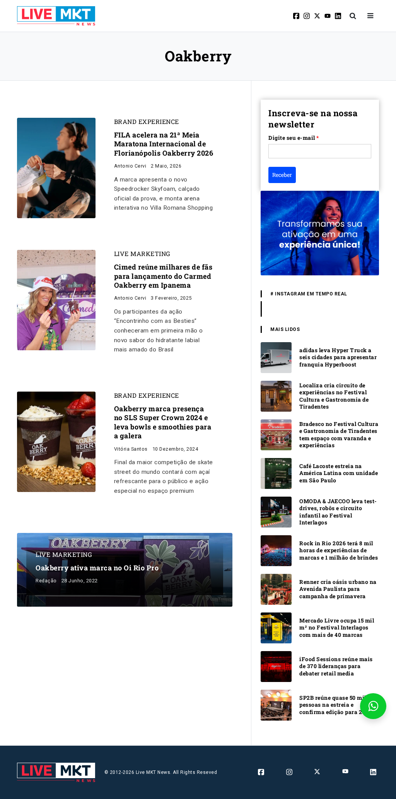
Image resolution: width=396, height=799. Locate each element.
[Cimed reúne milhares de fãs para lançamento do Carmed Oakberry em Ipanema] (56, 299)
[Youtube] (328, 16)
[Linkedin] (338, 16)
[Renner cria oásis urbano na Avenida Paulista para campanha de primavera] (276, 588)
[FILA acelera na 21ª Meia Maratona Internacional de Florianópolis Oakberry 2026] (56, 167)
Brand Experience (146, 122)
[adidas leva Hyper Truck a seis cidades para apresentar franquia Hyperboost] (276, 357)
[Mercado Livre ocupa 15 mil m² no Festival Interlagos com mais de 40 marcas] (276, 627)
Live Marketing (142, 254)
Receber (282, 174)
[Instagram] (307, 16)
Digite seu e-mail (293, 137)
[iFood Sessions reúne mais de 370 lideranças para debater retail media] (276, 666)
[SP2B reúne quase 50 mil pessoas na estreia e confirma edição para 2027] (276, 704)
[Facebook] (297, 16)
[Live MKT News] (56, 16)
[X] (317, 16)
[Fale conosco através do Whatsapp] (373, 706)
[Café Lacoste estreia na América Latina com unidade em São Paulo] (276, 473)
